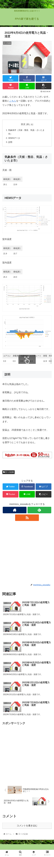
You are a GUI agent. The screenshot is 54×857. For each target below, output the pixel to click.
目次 (23, 124)
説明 (10, 142)
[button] (48, 477)
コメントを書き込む (27, 825)
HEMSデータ (14, 138)
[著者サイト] (14, 510)
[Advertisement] (27, 552)
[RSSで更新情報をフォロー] (27, 517)
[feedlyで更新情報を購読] (39, 510)
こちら (12, 101)
